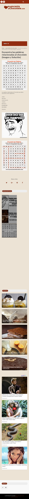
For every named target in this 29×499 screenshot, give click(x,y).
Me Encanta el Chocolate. (17, 496)
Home (3, 48)
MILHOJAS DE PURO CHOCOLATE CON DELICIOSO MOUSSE (13, 336)
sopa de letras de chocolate (11, 48)
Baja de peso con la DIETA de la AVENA (14, 353)
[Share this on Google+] (12, 182)
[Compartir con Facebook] (22, 182)
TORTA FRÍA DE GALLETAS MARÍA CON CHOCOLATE (13, 368)
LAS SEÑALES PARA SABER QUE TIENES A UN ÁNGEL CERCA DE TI (14, 321)
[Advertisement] (14, 25)
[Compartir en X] (6, 182)
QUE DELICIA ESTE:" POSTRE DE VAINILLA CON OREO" (13, 305)
